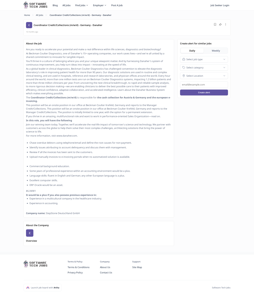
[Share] (220, 24)
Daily (192, 50)
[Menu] (225, 24)
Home (27, 15)
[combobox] (204, 59)
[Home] (35, 4)
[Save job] (215, 24)
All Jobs (39, 15)
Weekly (216, 50)
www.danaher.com (66, 135)
